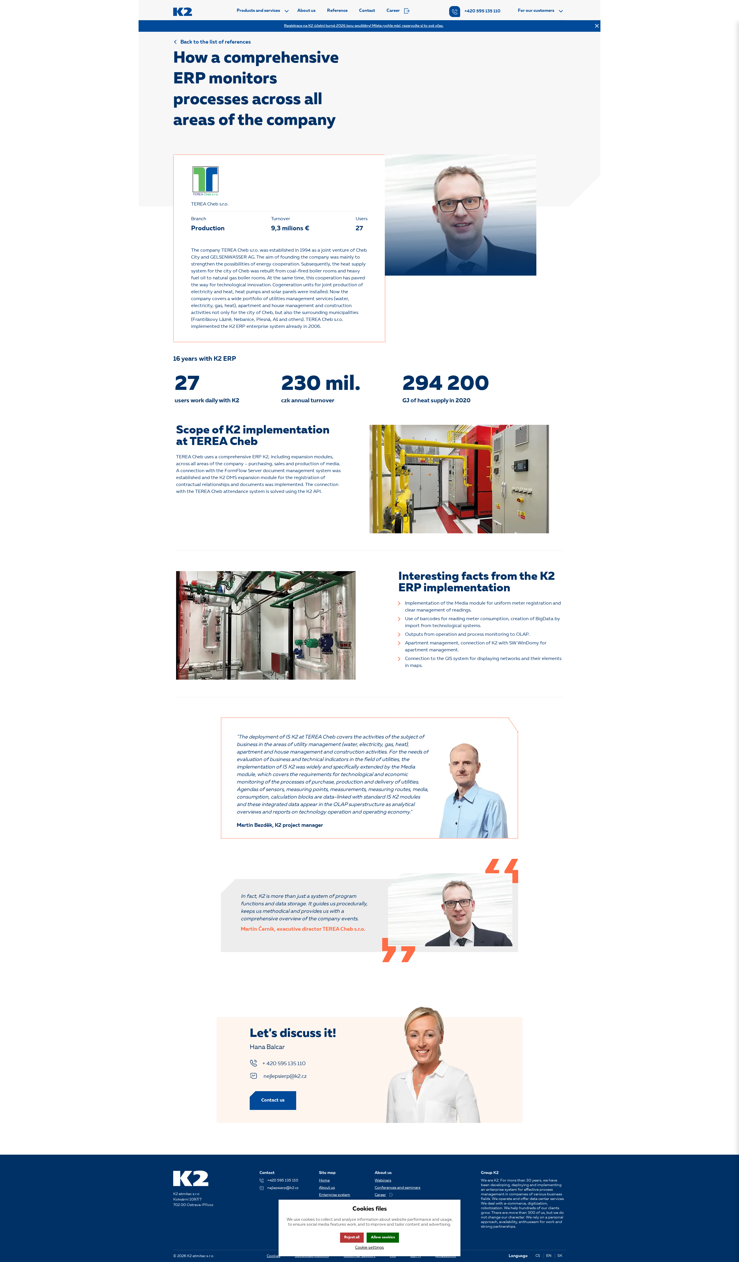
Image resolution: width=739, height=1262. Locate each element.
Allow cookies (383, 1237)
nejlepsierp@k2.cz (284, 1076)
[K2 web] (182, 11)
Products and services (258, 11)
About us (306, 11)
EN (548, 1256)
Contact (367, 11)
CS (537, 1256)
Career (393, 11)
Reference (337, 11)
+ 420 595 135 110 (284, 1063)
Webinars (383, 1180)
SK (559, 1256)
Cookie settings (369, 1248)
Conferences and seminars (397, 1188)
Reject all (351, 1237)
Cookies (273, 1256)
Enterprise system (334, 1195)
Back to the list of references (215, 42)
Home (324, 1180)
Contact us (273, 1100)
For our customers (536, 11)
